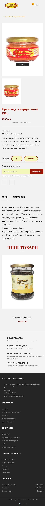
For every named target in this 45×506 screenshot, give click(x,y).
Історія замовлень (8, 462)
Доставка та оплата (8, 419)
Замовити (36, 172)
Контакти (5, 409)
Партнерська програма (10, 441)
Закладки (5, 466)
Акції (3, 444)
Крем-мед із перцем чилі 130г (15, 17)
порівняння (12, 182)
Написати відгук (25, 122)
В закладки (4, 182)
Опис (4, 197)
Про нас (4, 415)
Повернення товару (9, 447)
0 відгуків (15, 122)
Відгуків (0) (19, 197)
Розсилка (5, 469)
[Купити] (17, 308)
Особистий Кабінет (8, 459)
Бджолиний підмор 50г (22, 317)
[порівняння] (22, 308)
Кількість (5, 159)
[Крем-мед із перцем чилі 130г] (11, 91)
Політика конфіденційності (11, 412)
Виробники (5, 434)
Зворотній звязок (7, 422)
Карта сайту (6, 472)
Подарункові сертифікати (11, 437)
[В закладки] (28, 308)
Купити (31, 158)
